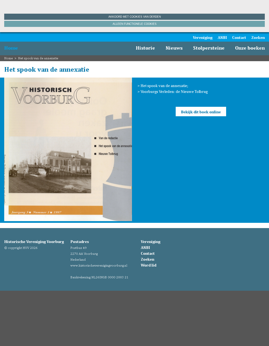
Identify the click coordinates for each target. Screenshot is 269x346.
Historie (145, 48)
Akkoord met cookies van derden (134, 16)
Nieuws (174, 48)
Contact (239, 37)
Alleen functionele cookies (135, 23)
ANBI (222, 37)
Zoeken (258, 37)
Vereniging (202, 37)
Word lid (148, 265)
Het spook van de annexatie (38, 58)
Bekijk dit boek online (201, 112)
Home (11, 48)
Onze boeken (250, 48)
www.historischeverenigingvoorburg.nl (98, 265)
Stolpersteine (209, 48)
